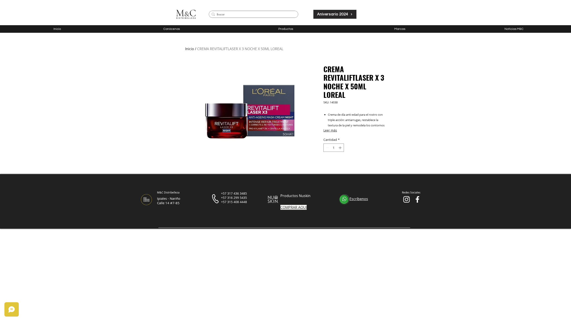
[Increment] (340, 148)
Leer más (330, 130)
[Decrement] (327, 148)
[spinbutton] (334, 148)
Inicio (189, 48)
